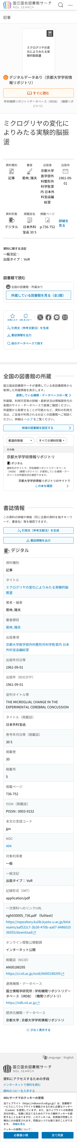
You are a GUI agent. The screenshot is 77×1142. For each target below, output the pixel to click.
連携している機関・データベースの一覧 (42, 395)
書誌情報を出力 (21, 335)
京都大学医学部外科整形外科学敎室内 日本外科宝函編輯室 (37, 647)
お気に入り (12, 319)
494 (8, 845)
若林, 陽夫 (13, 627)
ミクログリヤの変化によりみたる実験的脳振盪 (37, 590)
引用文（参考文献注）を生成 (30, 328)
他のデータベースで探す (27, 343)
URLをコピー (26, 319)
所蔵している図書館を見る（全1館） (38, 295)
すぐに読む (41, 92)
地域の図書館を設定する (37, 428)
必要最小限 (21, 1135)
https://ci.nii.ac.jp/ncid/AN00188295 (33, 973)
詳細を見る (64, 223)
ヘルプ (28, 419)
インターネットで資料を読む (22, 1085)
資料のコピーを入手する (19, 1091)
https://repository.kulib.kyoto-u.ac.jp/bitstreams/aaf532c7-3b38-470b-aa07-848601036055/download (38, 927)
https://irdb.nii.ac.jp (21, 1002)
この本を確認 (43, 486)
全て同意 (57, 1135)
